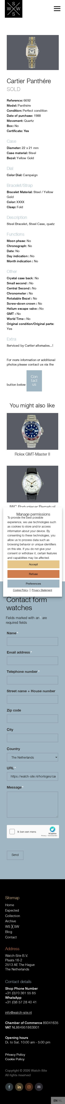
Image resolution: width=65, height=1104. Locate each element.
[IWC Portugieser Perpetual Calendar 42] (32, 484)
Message (15, 787)
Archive (10, 921)
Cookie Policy (20, 590)
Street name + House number (31, 691)
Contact (11, 937)
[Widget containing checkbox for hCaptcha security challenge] (33, 831)
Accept (33, 564)
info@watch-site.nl (18, 1012)
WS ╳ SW (12, 926)
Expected (12, 910)
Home (9, 905)
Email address (19, 652)
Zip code (14, 710)
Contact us (34, 380)
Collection (12, 916)
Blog (8, 932)
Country (13, 749)
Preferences (33, 583)
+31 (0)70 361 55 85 (20, 993)
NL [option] (60, 1100)
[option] (60, 1100)
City (10, 729)
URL (11, 768)
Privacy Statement (42, 590)
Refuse (33, 573)
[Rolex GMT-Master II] (32, 431)
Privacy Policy (15, 1054)
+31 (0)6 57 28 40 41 (21, 1002)
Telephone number (23, 671)
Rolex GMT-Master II (32, 454)
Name (12, 633)
